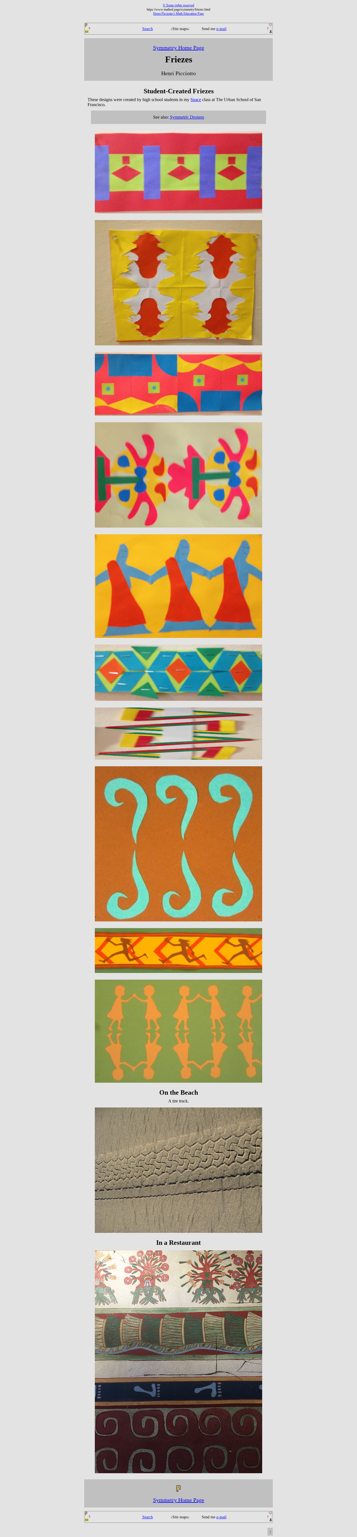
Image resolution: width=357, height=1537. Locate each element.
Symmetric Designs (187, 117)
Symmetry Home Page (178, 48)
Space (195, 99)
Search (147, 29)
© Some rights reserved (178, 5)
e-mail (221, 29)
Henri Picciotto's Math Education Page (178, 14)
